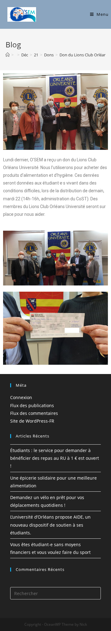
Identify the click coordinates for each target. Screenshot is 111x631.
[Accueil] (8, 55)
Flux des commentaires (34, 413)
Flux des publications (32, 405)
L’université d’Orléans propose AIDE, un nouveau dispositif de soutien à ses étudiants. (50, 524)
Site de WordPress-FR (32, 421)
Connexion (21, 397)
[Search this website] (55, 593)
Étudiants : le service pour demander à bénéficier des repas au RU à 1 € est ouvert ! (54, 458)
